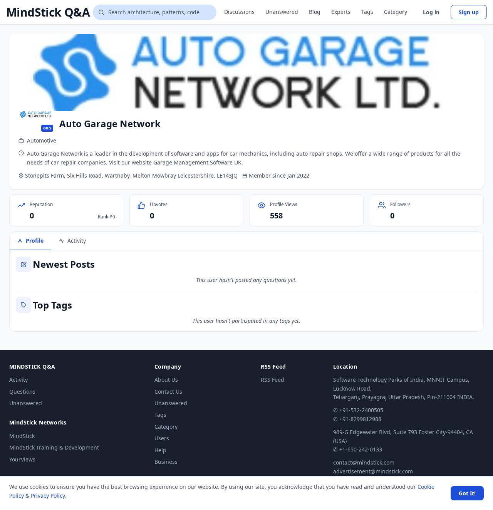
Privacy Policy (48, 495)
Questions (22, 391)
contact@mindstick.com (363, 462)
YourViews (22, 459)
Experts (340, 11)
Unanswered (281, 11)
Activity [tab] (76, 240)
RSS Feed (272, 379)
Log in (431, 12)
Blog (314, 11)
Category (395, 11)
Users (161, 438)
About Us (166, 379)
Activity (18, 379)
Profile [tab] (35, 240)
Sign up (469, 12)
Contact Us (168, 391)
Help (160, 450)
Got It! (467, 493)
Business (166, 461)
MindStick (22, 436)
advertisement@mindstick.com (373, 471)
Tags (367, 11)
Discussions (239, 11)
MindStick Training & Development (54, 447)
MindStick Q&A (48, 12)
